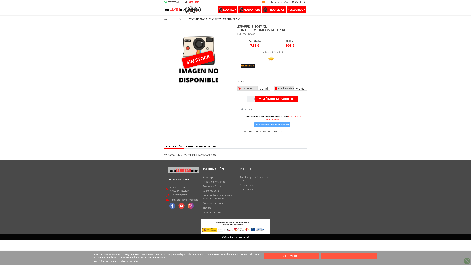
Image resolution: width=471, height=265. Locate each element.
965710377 (193, 2)
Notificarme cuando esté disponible (272, 124)
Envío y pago (246, 185)
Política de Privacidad (214, 181)
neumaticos (252, 9)
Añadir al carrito (278, 99)
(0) (300, 2)
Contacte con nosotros (214, 203)
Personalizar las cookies (125, 261)
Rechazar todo (291, 255)
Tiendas (207, 207)
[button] (264, 2)
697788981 (173, 2)
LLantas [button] (228, 9)
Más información (103, 261)
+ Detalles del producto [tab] (201, 146)
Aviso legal (208, 177)
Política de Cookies (212, 186)
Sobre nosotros (211, 190)
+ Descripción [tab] (174, 146)
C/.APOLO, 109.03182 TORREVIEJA (179, 189)
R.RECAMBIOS (276, 9)
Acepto (349, 255)
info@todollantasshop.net (184, 199)
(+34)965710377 (179, 195)
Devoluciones (247, 189)
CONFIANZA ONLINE (213, 212)
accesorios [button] (295, 9)
